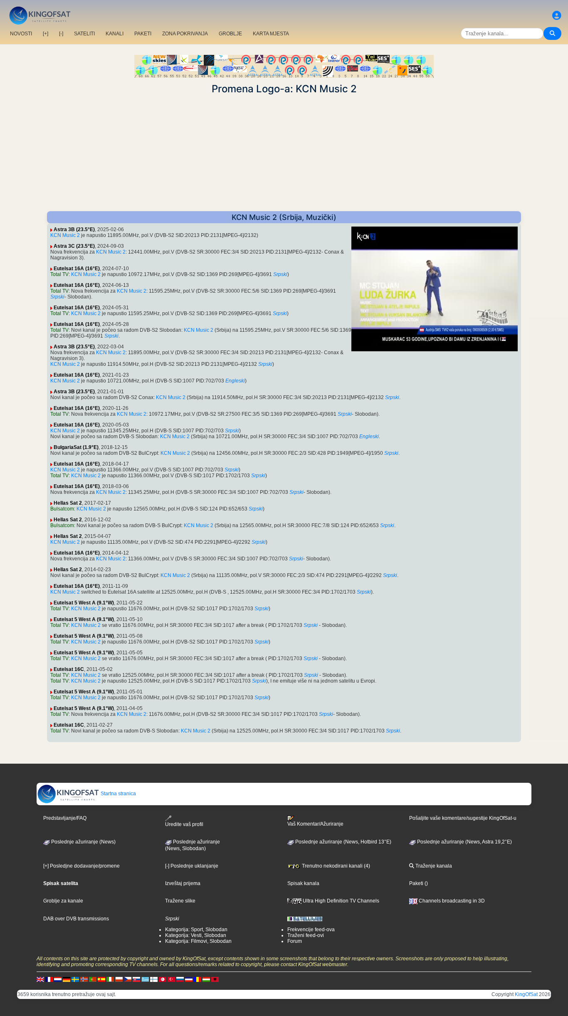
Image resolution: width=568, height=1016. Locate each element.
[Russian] (180, 979)
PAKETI (142, 34)
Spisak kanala (303, 883)
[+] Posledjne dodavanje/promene (81, 866)
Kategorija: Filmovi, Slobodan (198, 941)
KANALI (114, 34)
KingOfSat (526, 994)
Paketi (416, 883)
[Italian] (110, 979)
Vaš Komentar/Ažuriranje (315, 824)
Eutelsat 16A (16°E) (77, 268)
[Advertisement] (284, 153)
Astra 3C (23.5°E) (74, 246)
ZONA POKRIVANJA (185, 34)
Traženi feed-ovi (305, 935)
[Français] (49, 979)
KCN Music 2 (65, 235)
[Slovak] (136, 979)
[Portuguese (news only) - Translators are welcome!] (92, 979)
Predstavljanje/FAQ (64, 818)
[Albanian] (215, 979)
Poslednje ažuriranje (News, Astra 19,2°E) (464, 842)
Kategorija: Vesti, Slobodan (195, 935)
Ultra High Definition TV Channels (340, 901)
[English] (40, 979)
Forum (294, 941)
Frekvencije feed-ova (311, 929)
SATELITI (84, 34)
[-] (61, 34)
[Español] (101, 979)
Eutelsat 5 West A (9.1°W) (84, 603)
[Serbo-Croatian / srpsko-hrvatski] (189, 979)
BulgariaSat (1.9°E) (76, 447)
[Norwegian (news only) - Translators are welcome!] (84, 979)
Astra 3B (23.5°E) (74, 229)
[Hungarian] (206, 979)
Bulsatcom (62, 509)
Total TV (59, 274)
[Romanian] (197, 979)
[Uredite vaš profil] (556, 15)
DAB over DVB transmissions (76, 919)
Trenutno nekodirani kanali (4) (335, 866)
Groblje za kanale (63, 901)
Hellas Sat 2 (68, 503)
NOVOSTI (21, 34)
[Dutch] (58, 979)
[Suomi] (154, 979)
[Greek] (145, 979)
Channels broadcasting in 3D (451, 901)
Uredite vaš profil (184, 824)
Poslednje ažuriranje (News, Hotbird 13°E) (342, 842)
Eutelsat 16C (69, 669)
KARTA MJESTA (271, 34)
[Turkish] (171, 979)
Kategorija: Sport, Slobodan (196, 929)
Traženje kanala (433, 866)
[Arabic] (162, 979)
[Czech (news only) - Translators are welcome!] (127, 979)
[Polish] (119, 979)
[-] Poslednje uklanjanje (191, 866)
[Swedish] (75, 979)
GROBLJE (230, 34)
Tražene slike (180, 901)
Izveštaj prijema (182, 883)
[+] (45, 34)
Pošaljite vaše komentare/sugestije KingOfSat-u (462, 818)
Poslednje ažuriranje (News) (83, 842)
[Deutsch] (66, 979)
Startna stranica (117, 794)
